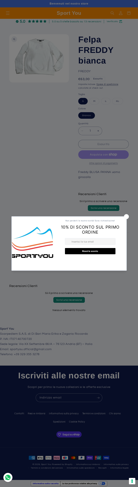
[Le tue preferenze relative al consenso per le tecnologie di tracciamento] (132, 481)
